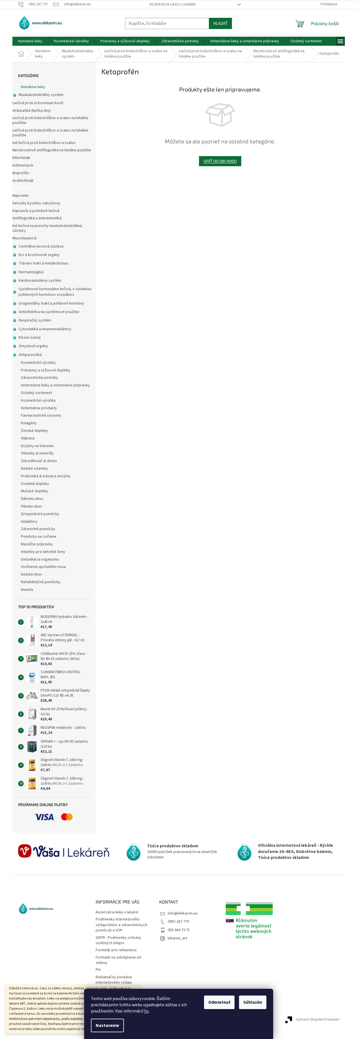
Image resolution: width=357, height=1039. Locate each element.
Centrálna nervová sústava (41, 246)
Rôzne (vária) (30, 337)
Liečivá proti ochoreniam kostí (37, 103)
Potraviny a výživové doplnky (45, 370)
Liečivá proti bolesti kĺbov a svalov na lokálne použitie (50, 120)
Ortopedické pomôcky (40, 514)
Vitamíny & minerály (37, 453)
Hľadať (220, 23)
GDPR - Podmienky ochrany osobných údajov (118, 940)
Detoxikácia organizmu (40, 559)
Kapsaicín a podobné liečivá (35, 211)
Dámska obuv (32, 499)
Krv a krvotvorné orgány (39, 255)
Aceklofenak (23, 180)
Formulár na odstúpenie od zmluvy (118, 960)
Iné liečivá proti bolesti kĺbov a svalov (44, 143)
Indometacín (22, 165)
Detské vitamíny (34, 468)
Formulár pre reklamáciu (116, 950)
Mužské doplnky (34, 491)
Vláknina (27, 438)
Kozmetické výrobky (38, 363)
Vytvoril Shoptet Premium (317, 1019)
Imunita (27, 589)
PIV (98, 970)
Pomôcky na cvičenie (38, 536)
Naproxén (20, 195)
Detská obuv (31, 574)
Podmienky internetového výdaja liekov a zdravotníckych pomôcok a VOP (121, 924)
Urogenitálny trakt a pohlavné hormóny (51, 303)
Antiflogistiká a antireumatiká (37, 218)
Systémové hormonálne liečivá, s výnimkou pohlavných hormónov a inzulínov (55, 292)
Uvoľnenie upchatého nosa (43, 567)
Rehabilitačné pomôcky (40, 582)
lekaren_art (177, 938)
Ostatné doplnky (35, 484)
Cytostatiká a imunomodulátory (45, 329)
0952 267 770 (178, 921)
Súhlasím (252, 1002)
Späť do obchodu (220, 161)
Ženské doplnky (34, 431)
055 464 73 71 (179, 930)
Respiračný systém (35, 320)
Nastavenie (107, 1025)
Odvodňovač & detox (39, 461)
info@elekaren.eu (183, 913)
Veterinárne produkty (39, 408)
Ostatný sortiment (36, 393)
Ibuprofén (20, 173)
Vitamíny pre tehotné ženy (43, 552)
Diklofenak (21, 158)
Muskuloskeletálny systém (41, 95)
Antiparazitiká (30, 355)
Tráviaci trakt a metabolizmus (44, 263)
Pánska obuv (31, 506)
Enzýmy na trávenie (37, 446)
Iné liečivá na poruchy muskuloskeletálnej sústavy (47, 228)
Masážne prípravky (37, 544)
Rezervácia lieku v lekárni (173, 4)
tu (146, 1011)
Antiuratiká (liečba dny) (31, 110)
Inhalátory (29, 521)
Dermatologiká (31, 272)
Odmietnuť (219, 1002)
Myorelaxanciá (24, 238)
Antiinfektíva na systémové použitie (49, 312)
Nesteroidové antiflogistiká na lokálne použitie (51, 150)
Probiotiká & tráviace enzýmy (46, 476)
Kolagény (29, 423)
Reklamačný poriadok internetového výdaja (114, 979)
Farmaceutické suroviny (41, 415)
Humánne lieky (33, 87)
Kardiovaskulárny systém (40, 280)
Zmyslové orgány (33, 346)
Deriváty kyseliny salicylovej (36, 203)
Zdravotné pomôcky (38, 529)
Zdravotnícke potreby (39, 377)
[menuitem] (30, 41)
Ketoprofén (22, 188)
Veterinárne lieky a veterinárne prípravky (55, 385)
